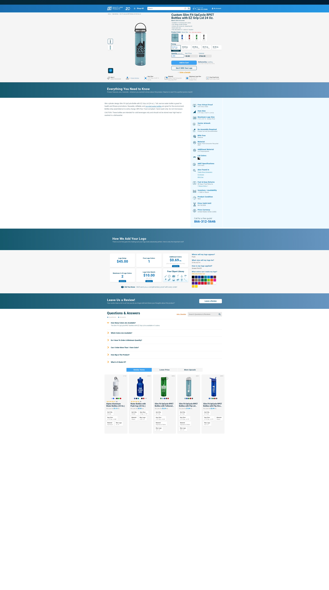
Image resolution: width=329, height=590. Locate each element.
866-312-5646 (205, 221)
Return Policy (203, 186)
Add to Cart (184, 63)
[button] (175, 38)
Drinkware (201, 174)
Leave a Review (211, 301)
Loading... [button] (210, 62)
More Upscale (190, 370)
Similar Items (139, 370)
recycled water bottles (153, 106)
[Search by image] (185, 8)
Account (217, 8)
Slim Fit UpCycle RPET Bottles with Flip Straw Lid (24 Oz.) (212, 405)
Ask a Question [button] (181, 314)
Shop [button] (140, 8)
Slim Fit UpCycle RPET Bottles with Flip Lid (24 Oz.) (188, 405)
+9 (146, 398)
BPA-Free (200, 177)
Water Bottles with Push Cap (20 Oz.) (138, 405)
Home (109, 14)
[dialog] (110, 70)
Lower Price (165, 370)
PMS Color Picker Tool (200, 273)
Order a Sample (185, 72)
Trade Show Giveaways (205, 172)
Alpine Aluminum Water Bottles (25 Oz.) (115, 405)
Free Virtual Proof (205, 105)
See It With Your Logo (184, 68)
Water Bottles (115, 14)
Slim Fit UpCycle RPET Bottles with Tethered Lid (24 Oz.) (164, 405)
